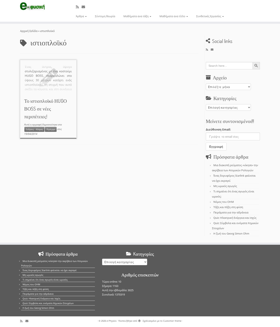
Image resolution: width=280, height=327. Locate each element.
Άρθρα (80, 16)
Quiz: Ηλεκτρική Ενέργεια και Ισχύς (234, 218)
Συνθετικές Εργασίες (209, 16)
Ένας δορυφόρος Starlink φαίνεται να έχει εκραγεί (50, 270)
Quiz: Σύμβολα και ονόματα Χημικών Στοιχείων (48, 303)
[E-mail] (85, 7)
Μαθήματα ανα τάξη (136, 16)
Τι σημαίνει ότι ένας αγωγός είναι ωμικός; (45, 279)
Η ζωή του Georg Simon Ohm (231, 233)
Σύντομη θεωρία (105, 16)
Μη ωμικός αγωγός (225, 186)
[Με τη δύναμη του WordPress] (139, 320)
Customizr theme (172, 320)
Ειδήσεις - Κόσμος (34, 129)
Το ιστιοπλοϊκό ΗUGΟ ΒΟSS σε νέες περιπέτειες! (45, 109)
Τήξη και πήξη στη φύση (228, 207)
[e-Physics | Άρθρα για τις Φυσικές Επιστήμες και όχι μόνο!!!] (32, 6)
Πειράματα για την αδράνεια (230, 212)
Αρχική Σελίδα (29, 31)
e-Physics (111, 320)
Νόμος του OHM (223, 202)
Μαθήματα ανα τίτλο (172, 16)
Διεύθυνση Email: (218, 129)
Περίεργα (50, 129)
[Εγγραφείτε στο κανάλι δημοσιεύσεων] (79, 7)
